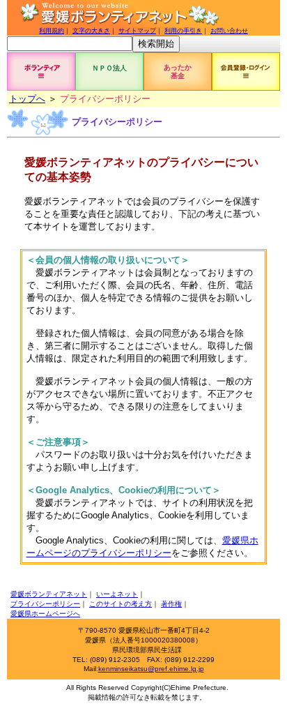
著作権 (171, 604)
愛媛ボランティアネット (48, 594)
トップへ (27, 98)
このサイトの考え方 (120, 604)
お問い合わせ (229, 30)
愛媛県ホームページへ (45, 613)
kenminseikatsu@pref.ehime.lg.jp (151, 669)
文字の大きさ (91, 30)
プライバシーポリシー (45, 604)
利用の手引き (183, 30)
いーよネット (117, 594)
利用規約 (51, 30)
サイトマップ (137, 30)
